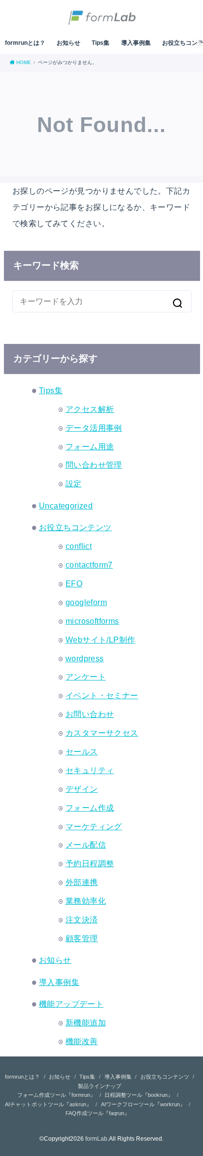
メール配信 (86, 844)
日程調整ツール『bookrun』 (138, 1095)
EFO (74, 583)
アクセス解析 (90, 409)
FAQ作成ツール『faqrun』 (98, 1113)
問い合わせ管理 (94, 464)
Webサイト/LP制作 (100, 639)
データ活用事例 (94, 427)
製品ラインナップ (99, 1086)
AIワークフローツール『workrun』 (143, 1104)
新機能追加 (86, 1022)
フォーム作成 (90, 807)
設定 (74, 483)
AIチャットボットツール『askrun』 (48, 1104)
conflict (79, 546)
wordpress (85, 658)
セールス (82, 751)
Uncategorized (66, 505)
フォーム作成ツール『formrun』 (56, 1095)
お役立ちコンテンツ (75, 527)
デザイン (82, 788)
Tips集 (100, 43)
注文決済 (82, 919)
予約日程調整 (90, 863)
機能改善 (82, 1041)
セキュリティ (90, 770)
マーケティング (94, 826)
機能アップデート (71, 1003)
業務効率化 (86, 900)
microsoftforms (92, 620)
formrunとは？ (25, 43)
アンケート (86, 676)
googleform (86, 602)
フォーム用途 (90, 446)
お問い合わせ (90, 714)
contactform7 (89, 564)
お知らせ (68, 43)
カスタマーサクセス (102, 732)
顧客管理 (82, 938)
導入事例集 (136, 43)
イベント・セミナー (102, 695)
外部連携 (82, 882)
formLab (96, 1138)
